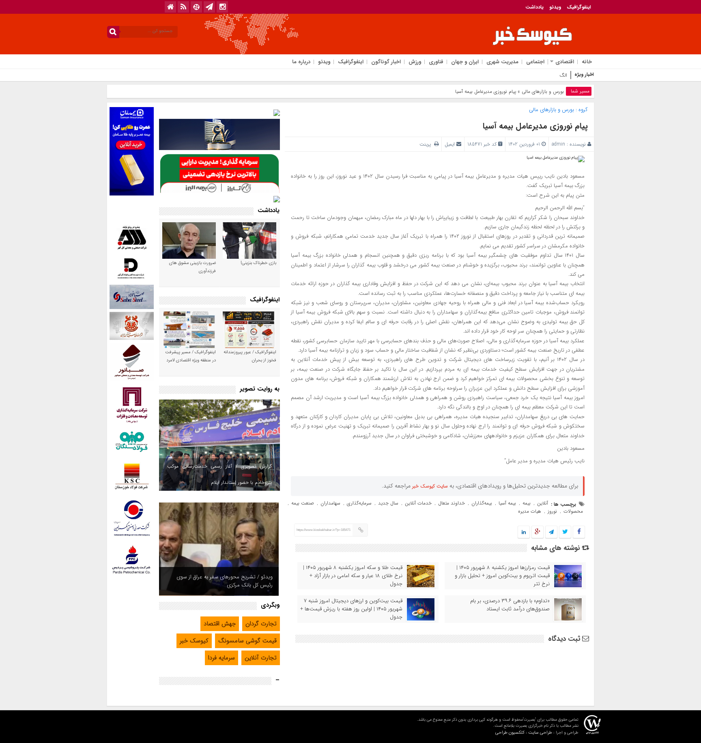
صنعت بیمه (302, 503)
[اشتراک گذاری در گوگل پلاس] (537, 532)
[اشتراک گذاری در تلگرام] (551, 532)
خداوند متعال (451, 503)
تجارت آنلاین (261, 658)
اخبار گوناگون (386, 62)
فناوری (436, 62)
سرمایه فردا (221, 658)
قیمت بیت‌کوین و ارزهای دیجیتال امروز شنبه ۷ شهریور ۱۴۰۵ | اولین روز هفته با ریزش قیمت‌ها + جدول (351, 609)
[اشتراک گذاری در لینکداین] (524, 532)
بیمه (527, 503)
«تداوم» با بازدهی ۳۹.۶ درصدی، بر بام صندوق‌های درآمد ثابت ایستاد (510, 605)
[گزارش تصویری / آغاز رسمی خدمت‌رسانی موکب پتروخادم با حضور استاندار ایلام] (219, 445)
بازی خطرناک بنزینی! (258, 263)
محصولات (573, 511)
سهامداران (330, 503)
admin (558, 144)
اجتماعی (535, 62)
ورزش (415, 62)
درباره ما (301, 62)
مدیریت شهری (502, 62)
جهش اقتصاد (220, 624)
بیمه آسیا (507, 503)
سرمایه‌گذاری (359, 503)
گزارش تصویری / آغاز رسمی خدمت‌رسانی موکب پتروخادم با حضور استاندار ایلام (219, 474)
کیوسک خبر (194, 641)
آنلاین (542, 503)
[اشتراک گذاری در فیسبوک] (579, 532)
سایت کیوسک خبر (430, 486)
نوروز (552, 511)
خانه (587, 62)
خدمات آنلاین (418, 503)
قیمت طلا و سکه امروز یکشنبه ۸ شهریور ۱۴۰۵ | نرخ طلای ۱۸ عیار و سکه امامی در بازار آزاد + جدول (352, 576)
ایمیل (450, 144)
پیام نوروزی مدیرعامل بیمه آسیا (535, 126)
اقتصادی (564, 62)
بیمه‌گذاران (481, 503)
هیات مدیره (529, 511)
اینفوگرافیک (579, 7)
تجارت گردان (261, 624)
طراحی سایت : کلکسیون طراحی (523, 732)
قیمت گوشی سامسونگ (247, 641)
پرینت (426, 144)
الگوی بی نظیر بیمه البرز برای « (537, 75)
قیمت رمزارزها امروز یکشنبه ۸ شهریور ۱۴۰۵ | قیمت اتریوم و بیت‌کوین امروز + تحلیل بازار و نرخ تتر (502, 576)
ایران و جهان (465, 62)
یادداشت (534, 7)
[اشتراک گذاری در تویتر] (565, 532)
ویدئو (555, 7)
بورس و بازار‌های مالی (543, 91)
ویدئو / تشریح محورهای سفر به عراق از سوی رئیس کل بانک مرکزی (224, 581)
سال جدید (388, 503)
